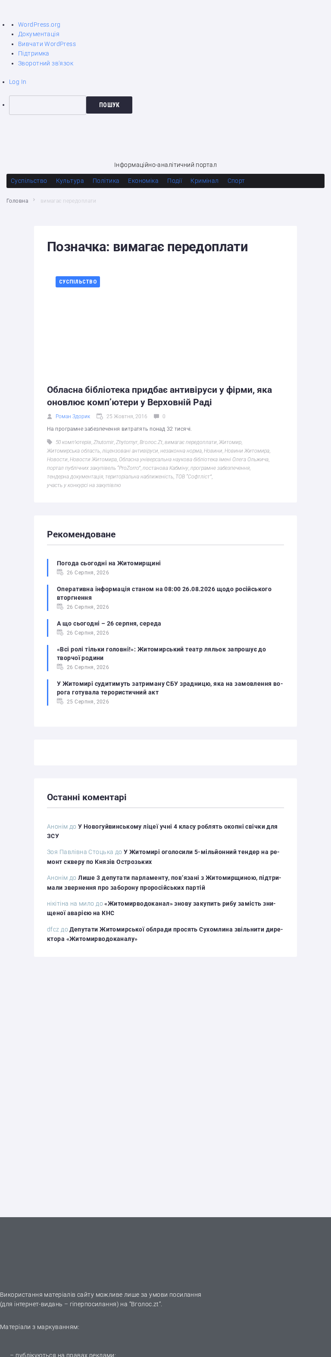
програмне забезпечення (220, 468)
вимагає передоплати (191, 442)
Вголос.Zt (151, 442)
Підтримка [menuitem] (34, 53)
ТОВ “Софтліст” (193, 477)
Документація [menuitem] (38, 34)
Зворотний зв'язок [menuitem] (45, 63)
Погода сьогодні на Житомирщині (109, 563)
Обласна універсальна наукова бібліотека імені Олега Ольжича (194, 459)
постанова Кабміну (165, 468)
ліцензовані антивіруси (130, 451)
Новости (57, 459)
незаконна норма (181, 451)
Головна (17, 201)
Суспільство (78, 281)
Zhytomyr (126, 442)
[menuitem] (170, 105)
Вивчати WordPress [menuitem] (47, 43)
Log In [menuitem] (18, 81)
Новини (213, 451)
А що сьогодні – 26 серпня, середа (109, 623)
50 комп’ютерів (73, 442)
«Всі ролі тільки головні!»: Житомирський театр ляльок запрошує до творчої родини (161, 653)
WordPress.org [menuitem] (39, 24)
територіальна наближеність (139, 477)
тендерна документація (75, 477)
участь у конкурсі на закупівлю (84, 485)
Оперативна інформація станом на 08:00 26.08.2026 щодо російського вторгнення (164, 593)
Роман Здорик (73, 416)
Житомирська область (73, 451)
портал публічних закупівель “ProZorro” (94, 468)
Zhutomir (104, 442)
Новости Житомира (93, 459)
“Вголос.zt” (145, 1304)
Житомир (230, 442)
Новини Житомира (247, 451)
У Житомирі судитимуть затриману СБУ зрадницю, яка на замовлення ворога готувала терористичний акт (170, 688)
